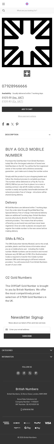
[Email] (8, 124)
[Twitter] (12, 124)
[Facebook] (3, 124)
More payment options (27, 116)
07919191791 (28, 409)
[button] (27, 134)
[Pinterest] (17, 124)
